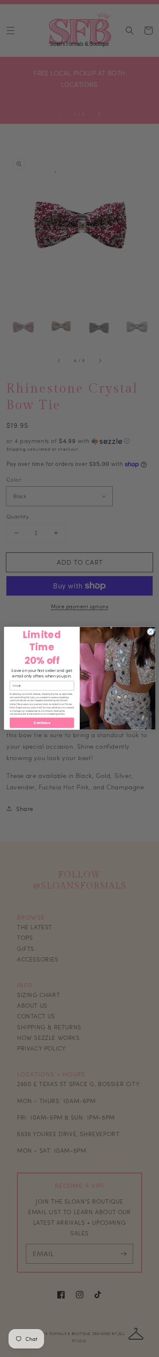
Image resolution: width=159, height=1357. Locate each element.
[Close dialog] (150, 632)
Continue (41, 723)
